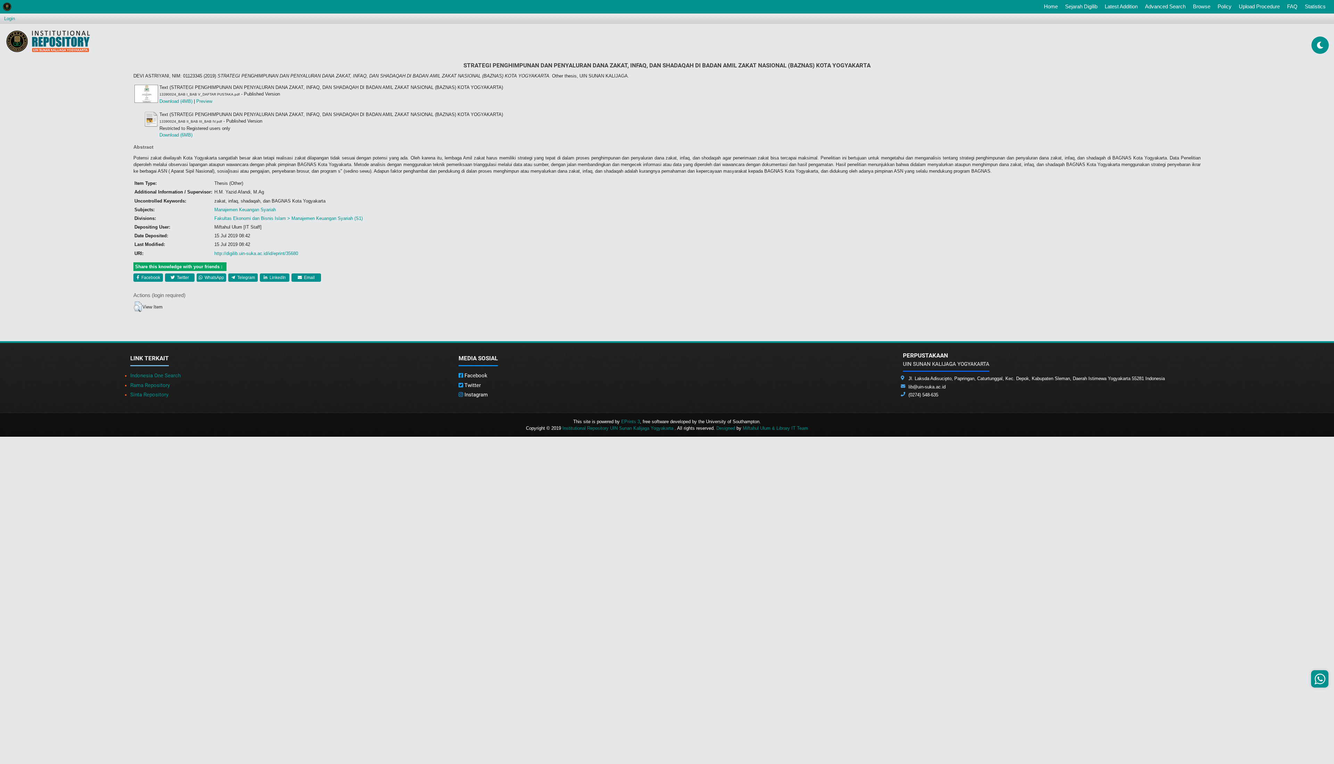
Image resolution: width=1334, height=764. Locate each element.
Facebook (150, 277)
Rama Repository (150, 385)
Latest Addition (1121, 6)
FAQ (1292, 6)
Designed (725, 428)
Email (309, 277)
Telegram (245, 277)
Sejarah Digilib (1081, 6)
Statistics (1315, 6)
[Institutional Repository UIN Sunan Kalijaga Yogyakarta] (48, 41)
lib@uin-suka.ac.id (927, 386)
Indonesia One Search (155, 375)
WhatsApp (214, 277)
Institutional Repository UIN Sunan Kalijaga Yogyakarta (618, 428)
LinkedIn (277, 277)
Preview (204, 101)
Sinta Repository (149, 395)
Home (1052, 6)
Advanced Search (1165, 6)
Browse (1201, 6)
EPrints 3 (630, 421)
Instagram (475, 395)
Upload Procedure (1259, 6)
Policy (1225, 6)
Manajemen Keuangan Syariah (245, 209)
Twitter (182, 277)
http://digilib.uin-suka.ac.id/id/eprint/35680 (256, 253)
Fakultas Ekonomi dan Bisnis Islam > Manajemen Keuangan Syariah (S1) (288, 218)
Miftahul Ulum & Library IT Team (775, 428)
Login (9, 18)
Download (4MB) (175, 101)
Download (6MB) (175, 135)
